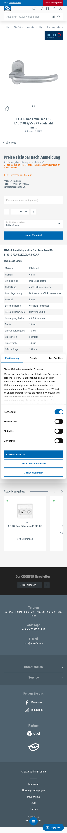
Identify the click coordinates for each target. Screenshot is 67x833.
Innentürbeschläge (35, 27)
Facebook (36, 702)
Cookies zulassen (15, 454)
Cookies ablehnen (33, 472)
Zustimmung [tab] (12, 358)
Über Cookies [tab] (55, 358)
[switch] (59, 421)
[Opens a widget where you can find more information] (53, 827)
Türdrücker (18, 27)
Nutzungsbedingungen (33, 790)
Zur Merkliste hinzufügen (15, 222)
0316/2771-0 (11, 611)
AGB (33, 802)
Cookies (34, 809)
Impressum (33, 784)
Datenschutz (33, 796)
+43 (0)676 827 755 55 (33, 629)
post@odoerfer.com (33, 643)
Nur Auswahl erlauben (34, 463)
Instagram (36, 709)
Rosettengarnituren (55, 27)
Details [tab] (33, 358)
